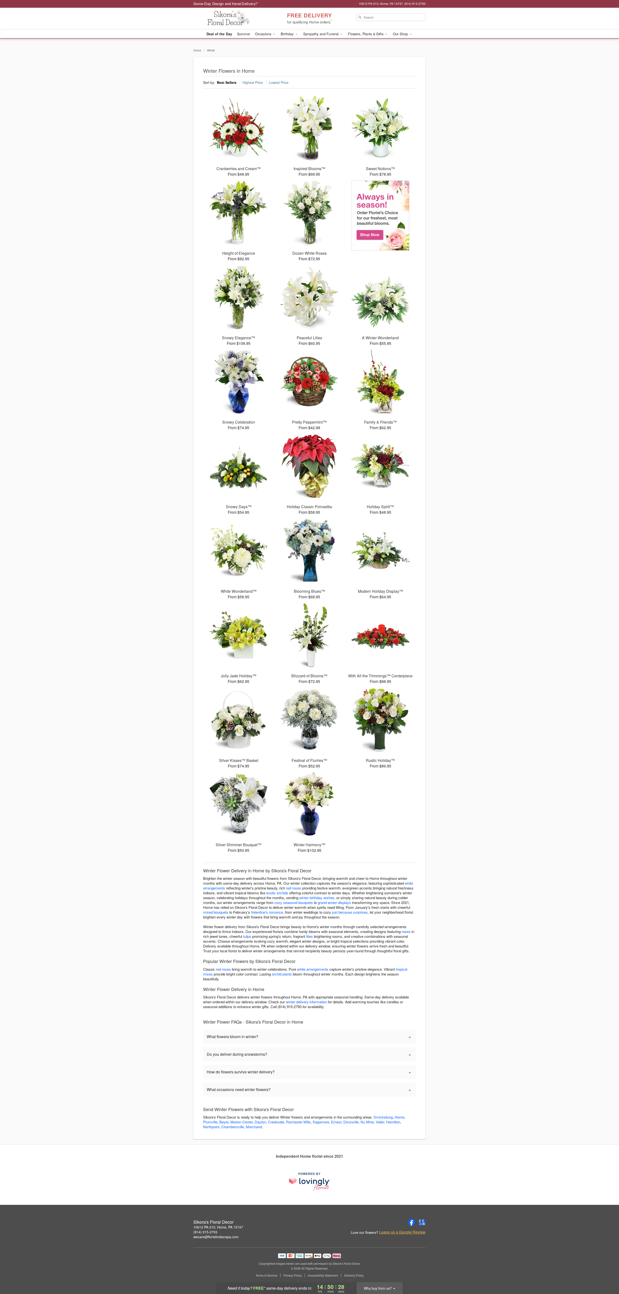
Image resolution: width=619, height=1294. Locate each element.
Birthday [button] (288, 33)
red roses (293, 887)
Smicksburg (383, 1117)
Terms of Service (266, 1275)
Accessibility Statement (323, 1275)
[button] (606, 1273)
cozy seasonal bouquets (293, 902)
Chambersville (232, 1126)
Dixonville (351, 1121)
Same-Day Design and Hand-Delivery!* (225, 3)
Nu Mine (367, 1121)
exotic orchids (277, 892)
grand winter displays (334, 902)
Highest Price (253, 82)
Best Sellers (226, 82)
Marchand (254, 1126)
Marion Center (241, 1121)
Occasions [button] (263, 33)
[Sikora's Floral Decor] (228, 18)
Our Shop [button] (401, 33)
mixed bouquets (215, 912)
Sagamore (321, 1121)
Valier (380, 1121)
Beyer (223, 1121)
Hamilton (393, 1121)
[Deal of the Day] (380, 216)
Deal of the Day (219, 33)
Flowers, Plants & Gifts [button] (366, 33)
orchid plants (282, 973)
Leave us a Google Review (402, 1232)
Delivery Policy (354, 1275)
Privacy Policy (292, 1275)
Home (197, 50)
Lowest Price (278, 82)
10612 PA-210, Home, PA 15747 (218, 1227)
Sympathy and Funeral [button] (321, 33)
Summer (243, 33)
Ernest (336, 1121)
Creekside (276, 1121)
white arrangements (312, 969)
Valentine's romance (267, 912)
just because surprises (350, 912)
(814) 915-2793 (205, 1231)
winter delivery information (306, 1001)
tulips (247, 936)
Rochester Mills (298, 1121)
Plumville (210, 1121)
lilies (309, 936)
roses (406, 931)
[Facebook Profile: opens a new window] (411, 1222)
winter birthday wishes (316, 897)
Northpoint (211, 1126)
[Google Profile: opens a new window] (422, 1222)
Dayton (260, 1121)
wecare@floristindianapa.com (216, 1236)
